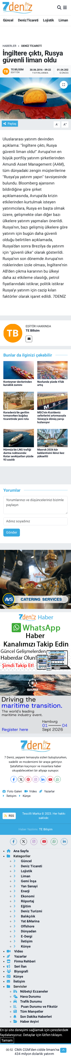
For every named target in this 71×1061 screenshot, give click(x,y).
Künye (27, 796)
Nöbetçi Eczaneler (34, 991)
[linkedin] (64, 841)
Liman (63, 20)
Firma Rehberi (24, 961)
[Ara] (59, 7)
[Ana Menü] (65, 7)
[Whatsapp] (57, 779)
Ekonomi (27, 896)
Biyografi (20, 971)
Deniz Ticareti (28, 20)
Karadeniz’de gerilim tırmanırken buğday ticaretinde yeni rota (16, 416)
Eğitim (25, 906)
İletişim (11, 796)
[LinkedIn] (43, 779)
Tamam (7, 1040)
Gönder (11, 532)
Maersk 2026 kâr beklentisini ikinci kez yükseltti (50, 453)
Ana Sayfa (21, 851)
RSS (11, 816)
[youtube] (43, 841)
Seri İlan (20, 966)
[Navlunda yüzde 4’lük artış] (52, 370)
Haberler (9, 45)
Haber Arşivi (29, 1021)
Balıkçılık (27, 916)
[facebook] (13, 841)
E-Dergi (26, 936)
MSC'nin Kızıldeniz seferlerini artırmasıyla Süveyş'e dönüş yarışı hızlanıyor (51, 417)
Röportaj (27, 901)
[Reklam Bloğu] (35, 579)
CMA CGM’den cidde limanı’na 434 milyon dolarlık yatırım (37, 1052)
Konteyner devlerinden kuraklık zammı (17, 383)
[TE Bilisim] (12, 333)
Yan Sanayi (29, 886)
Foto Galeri (14, 791)
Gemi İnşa (28, 881)
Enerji (25, 891)
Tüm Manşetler (31, 1011)
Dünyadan (28, 931)
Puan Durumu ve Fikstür (39, 1006)
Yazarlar (49, 791)
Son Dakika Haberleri (36, 1017)
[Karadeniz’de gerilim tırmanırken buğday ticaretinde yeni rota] (18, 401)
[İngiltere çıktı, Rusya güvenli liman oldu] (35, 98)
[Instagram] (35, 779)
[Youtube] (50, 779)
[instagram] (33, 841)
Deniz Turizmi (31, 911)
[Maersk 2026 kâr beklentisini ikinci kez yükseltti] (52, 438)
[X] (21, 779)
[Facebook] (13, 779)
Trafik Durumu (31, 1001)
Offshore (27, 926)
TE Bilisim (33, 330)
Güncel (8, 20)
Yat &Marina (29, 921)
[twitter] (23, 841)
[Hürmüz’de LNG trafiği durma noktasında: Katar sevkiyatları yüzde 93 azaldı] (18, 438)
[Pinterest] (28, 779)
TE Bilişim (45, 829)
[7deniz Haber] (17, 7)
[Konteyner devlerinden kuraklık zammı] (18, 370)
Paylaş (12, 123)
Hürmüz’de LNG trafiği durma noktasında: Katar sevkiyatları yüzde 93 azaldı (18, 454)
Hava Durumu (30, 996)
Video (33, 791)
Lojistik (48, 20)
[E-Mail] (29, 339)
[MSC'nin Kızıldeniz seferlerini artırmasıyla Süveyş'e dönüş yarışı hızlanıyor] (52, 401)
